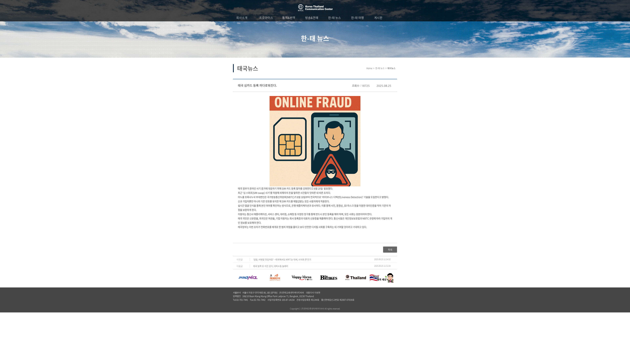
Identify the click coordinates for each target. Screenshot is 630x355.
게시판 (378, 17)
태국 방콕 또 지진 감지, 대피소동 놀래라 (270, 266)
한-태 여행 (357, 17)
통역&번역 (288, 17)
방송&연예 (311, 17)
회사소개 (241, 17)
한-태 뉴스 (334, 17)
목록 (390, 249)
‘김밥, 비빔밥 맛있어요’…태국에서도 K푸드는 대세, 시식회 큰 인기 (282, 259)
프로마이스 (266, 17)
